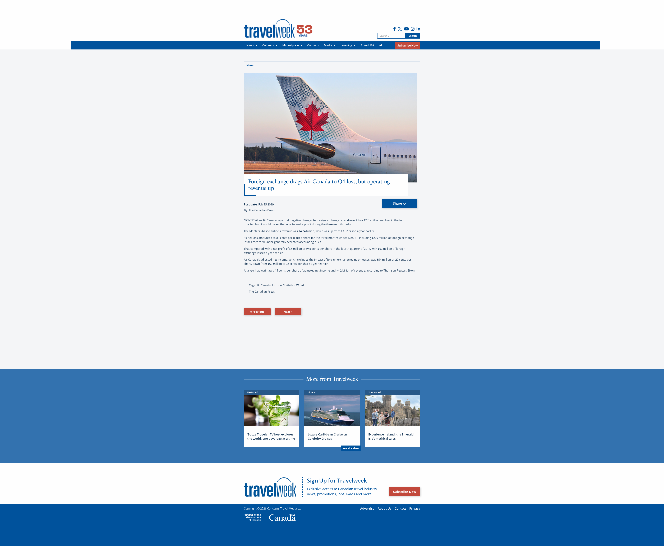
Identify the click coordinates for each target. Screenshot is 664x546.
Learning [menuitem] (346, 45)
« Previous (257, 312)
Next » (288, 312)
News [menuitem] (250, 45)
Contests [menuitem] (313, 45)
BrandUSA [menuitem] (367, 45)
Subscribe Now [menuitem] (407, 45)
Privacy (414, 508)
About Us (384, 508)
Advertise (367, 508)
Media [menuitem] (328, 45)
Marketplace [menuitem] (290, 45)
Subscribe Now (404, 492)
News (249, 65)
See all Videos (351, 448)
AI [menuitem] (380, 45)
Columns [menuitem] (268, 45)
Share (398, 203)
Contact (400, 508)
